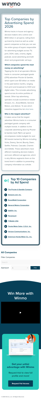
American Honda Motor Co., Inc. (20, 237)
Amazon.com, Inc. (14, 195)
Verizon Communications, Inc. (19, 231)
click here (29, 109)
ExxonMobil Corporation (17, 200)
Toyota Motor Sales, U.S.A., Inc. (20, 226)
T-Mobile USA (13, 221)
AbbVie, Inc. (12, 210)
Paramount (12, 216)
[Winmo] (20, 4)
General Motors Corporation (18, 205)
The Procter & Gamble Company (20, 189)
